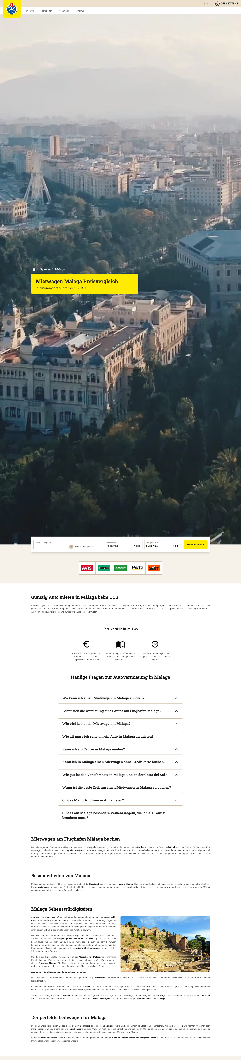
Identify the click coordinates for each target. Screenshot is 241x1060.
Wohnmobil (64, 11)
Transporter (46, 11)
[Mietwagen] (34, 269)
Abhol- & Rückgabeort (43, 543)
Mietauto (30, 11)
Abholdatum (111, 543)
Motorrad (79, 11)
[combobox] (51, 546)
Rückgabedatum (152, 543)
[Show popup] (67, 546)
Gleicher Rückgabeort (83, 546)
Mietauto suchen (195, 544)
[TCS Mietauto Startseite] (12, 9)
